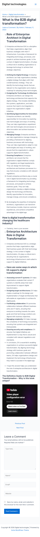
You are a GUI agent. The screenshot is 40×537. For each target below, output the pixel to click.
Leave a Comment (9, 27)
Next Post (20, 428)
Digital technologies (14, 4)
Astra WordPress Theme (20, 530)
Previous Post (20, 423)
